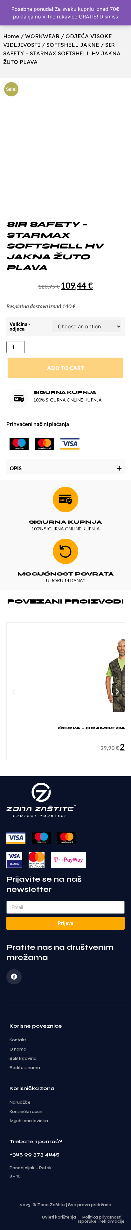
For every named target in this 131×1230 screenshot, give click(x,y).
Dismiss (109, 16)
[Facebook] (14, 976)
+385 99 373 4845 (34, 1154)
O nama (18, 1049)
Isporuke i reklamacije (101, 1222)
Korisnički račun (26, 1111)
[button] (65, 466)
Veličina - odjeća (20, 326)
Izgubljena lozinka (29, 1120)
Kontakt (18, 1040)
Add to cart (65, 368)
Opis (16, 468)
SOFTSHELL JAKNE (72, 44)
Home (11, 36)
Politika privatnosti (101, 1217)
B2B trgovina (23, 1058)
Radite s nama (25, 1067)
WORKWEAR (42, 36)
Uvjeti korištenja (59, 1217)
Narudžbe (20, 1102)
